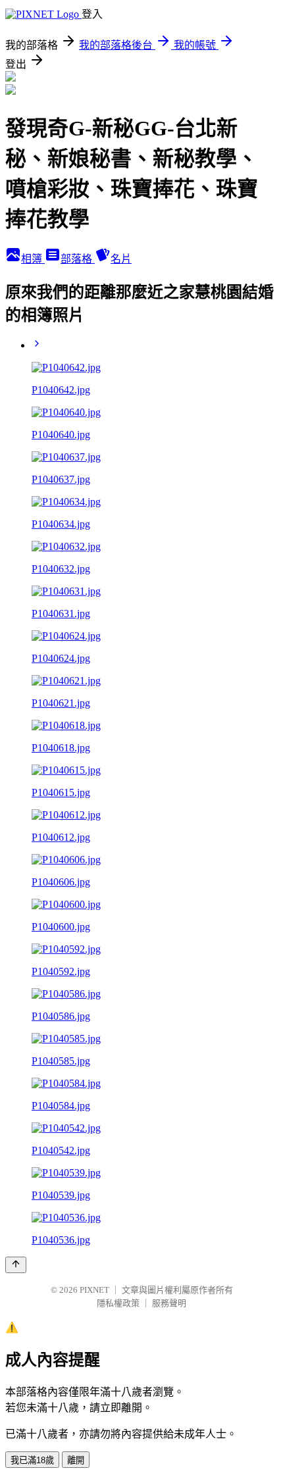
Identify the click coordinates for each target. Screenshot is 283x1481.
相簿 (33, 258)
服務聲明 (169, 1303)
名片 (121, 258)
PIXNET (94, 1290)
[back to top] (15, 1265)
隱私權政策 (118, 1303)
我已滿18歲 (32, 1460)
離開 (75, 1460)
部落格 (78, 258)
